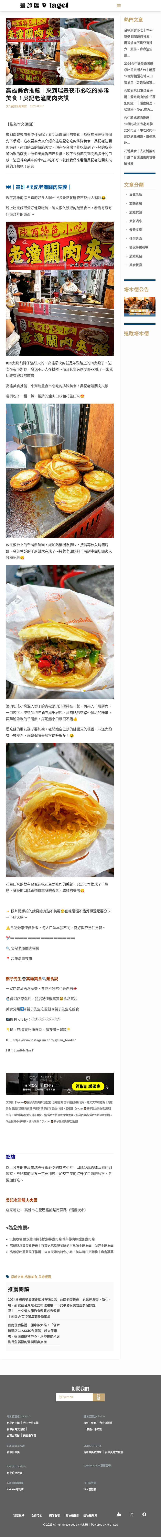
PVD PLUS (112, 1524)
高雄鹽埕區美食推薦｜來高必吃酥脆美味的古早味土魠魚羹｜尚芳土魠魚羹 (61, 1246)
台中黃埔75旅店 (114, 1452)
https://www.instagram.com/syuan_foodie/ (44, 1040)
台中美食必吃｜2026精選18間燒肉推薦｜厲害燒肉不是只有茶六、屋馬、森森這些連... (138, 42)
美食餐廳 (44, 1277)
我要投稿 (18, 1515)
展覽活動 (133, 194)
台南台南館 (13, 1435)
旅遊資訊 (133, 203)
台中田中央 (13, 1452)
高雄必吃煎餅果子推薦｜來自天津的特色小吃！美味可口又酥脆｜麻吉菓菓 (61, 1252)
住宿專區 (133, 238)
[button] (119, 5)
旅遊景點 (133, 256)
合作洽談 (36, 1515)
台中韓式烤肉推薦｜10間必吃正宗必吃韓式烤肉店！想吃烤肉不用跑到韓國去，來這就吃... (140, 130)
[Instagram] (131, 1514)
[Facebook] (144, 1514)
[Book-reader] (119, 1514)
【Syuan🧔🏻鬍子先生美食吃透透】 (33, 1102)
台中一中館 (89, 1422)
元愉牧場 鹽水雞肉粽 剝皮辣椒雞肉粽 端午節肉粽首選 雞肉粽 (52, 1239)
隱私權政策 (90, 1515)
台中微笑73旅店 (92, 1452)
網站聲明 (54, 1515)
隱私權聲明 (72, 1515)
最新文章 (17, 1277)
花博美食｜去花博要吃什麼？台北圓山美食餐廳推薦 (140, 157)
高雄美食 (31, 1277)
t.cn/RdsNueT (24, 1050)
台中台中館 (13, 1422)
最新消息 (133, 221)
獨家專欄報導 (136, 247)
